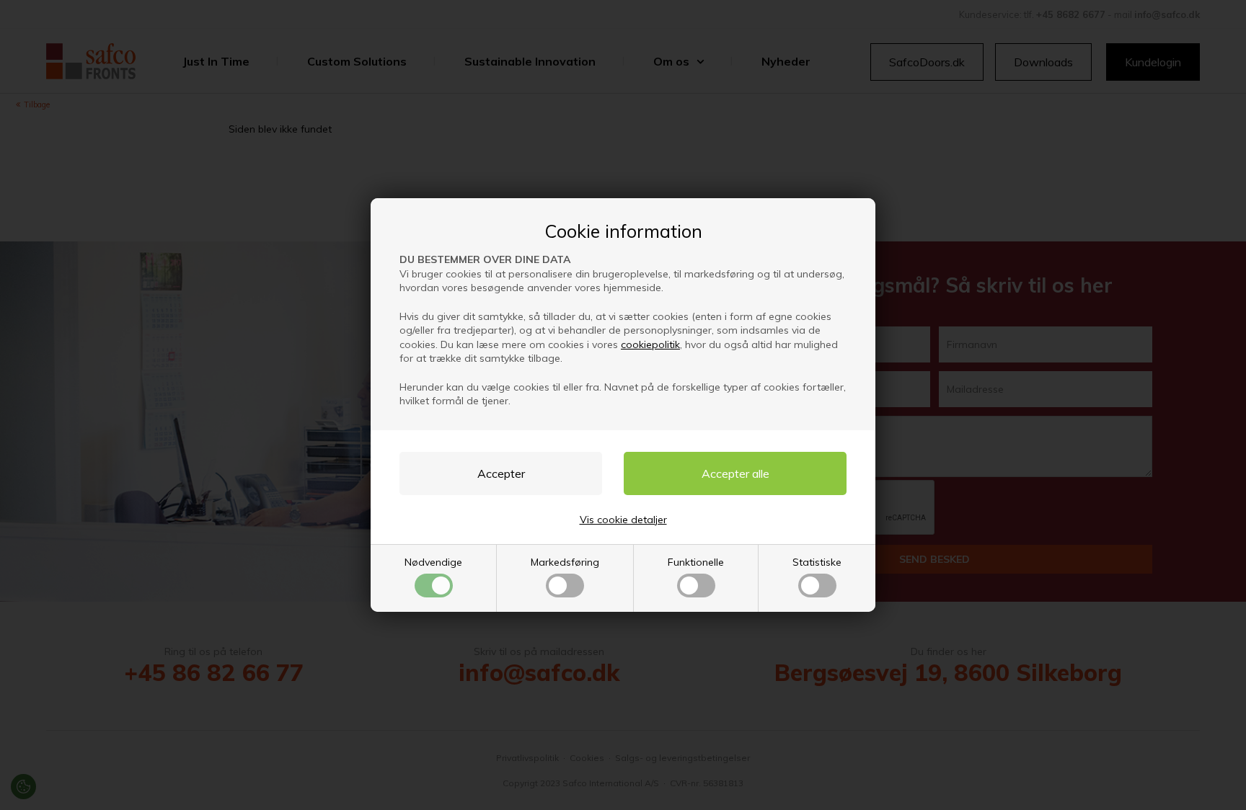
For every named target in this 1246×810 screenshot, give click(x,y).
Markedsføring (565, 562)
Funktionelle (696, 562)
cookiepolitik (650, 344)
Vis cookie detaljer (623, 519)
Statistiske (816, 562)
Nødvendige (433, 562)
